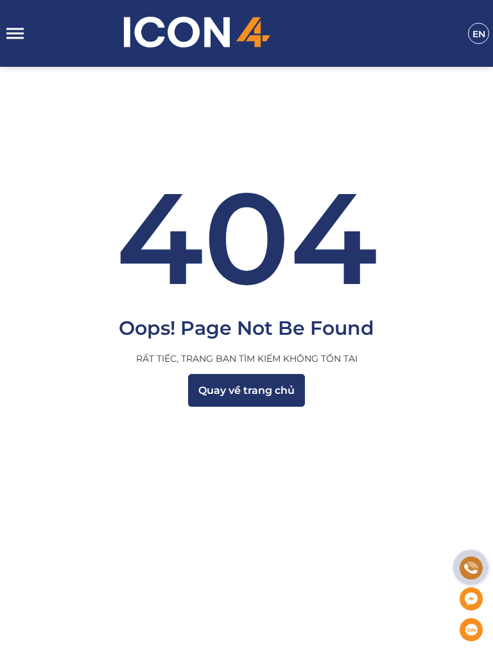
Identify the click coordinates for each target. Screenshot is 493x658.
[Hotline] (471, 568)
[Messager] (471, 599)
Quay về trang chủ (246, 390)
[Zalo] (471, 630)
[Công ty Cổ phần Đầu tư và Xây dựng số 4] (253, 33)
